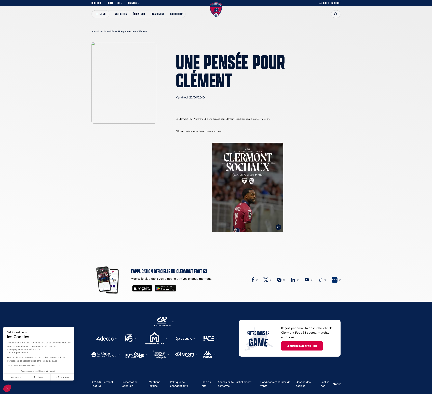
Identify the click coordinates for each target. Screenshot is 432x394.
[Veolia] (185, 338)
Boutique (96, 3)
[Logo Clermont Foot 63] (216, 10)
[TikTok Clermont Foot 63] (322, 279)
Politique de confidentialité (179, 383)
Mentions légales (154, 383)
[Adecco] (106, 338)
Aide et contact (332, 3)
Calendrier (176, 14)
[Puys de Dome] (136, 354)
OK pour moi (62, 377)
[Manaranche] (156, 338)
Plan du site (206, 383)
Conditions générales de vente (275, 383)
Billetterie (114, 3)
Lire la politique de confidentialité (22, 365)
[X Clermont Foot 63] (267, 279)
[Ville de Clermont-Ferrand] (186, 354)
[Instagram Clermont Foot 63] (281, 279)
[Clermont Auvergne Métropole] (161, 354)
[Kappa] (209, 354)
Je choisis (39, 377)
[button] (7, 388)
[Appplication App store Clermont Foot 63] (142, 288)
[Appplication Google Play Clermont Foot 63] (165, 288)
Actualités (121, 14)
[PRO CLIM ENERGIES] (211, 338)
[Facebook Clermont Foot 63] (255, 279)
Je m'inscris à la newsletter (302, 346)
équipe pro (139, 14)
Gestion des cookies (303, 383)
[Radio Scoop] (131, 338)
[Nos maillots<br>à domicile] (247, 187)
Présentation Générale (130, 383)
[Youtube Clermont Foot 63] (308, 279)
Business (132, 3)
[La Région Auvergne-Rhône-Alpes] (105, 354)
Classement (157, 14)
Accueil (95, 31)
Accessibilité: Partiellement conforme (234, 383)
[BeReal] (336, 279)
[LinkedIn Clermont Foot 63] (295, 279)
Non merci (15, 377)
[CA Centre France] (163, 321)
